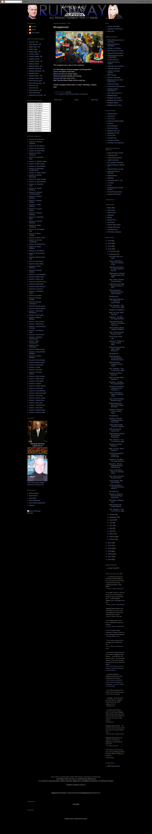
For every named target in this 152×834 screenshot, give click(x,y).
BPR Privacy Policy (113, 766)
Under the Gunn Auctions (115, 66)
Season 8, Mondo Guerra (37, 306)
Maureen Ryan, (115, 734)
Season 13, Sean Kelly (36, 139)
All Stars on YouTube (114, 48)
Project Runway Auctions (115, 53)
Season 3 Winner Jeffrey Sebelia (115, 604)
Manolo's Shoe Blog (113, 77)
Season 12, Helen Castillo (37, 179)
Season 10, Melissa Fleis (37, 244)
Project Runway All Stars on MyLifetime (115, 56)
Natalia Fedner (34, 73)
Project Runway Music (114, 192)
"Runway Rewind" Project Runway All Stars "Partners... (116, 291)
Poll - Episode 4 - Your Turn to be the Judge (116, 369)
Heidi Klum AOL (112, 155)
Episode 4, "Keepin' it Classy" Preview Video (116, 411)
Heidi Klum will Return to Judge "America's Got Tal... (116, 269)
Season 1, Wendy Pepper (37, 410)
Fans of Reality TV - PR (114, 180)
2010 (110, 548)
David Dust (111, 118)
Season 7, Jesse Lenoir (36, 334)
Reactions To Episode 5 (117, 310)
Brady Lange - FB (34, 52)
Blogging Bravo (112, 95)
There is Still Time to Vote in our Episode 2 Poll (116, 471)
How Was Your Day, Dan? (115, 143)
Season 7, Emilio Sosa (36, 324)
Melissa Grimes (34, 64)
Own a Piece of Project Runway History (116, 280)
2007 (110, 556)
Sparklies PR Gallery (114, 194)
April (111, 531)
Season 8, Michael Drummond (35, 302)
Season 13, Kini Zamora (37, 146)
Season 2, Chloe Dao (36, 395)
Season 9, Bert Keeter (36, 261)
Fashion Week (33, 493)
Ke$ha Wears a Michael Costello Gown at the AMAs (117, 275)
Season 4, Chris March (36, 381)
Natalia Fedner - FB (35, 76)
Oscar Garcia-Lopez (35, 80)
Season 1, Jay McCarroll (37, 405)
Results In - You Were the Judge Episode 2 (116, 460)
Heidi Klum (111, 222)
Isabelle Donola (34, 59)
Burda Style (111, 208)
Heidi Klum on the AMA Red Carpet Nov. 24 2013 (116, 285)
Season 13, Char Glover (37, 148)
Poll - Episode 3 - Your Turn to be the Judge (116, 440)
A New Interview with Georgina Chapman (116, 425)
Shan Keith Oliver (34, 93)
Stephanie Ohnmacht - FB (37, 95)
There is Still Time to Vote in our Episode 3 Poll (116, 394)
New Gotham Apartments (37, 503)
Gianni (55, 71)
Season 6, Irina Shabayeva (34, 346)
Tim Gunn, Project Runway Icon (115, 588)
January (112, 539)
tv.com (109, 185)
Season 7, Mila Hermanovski (34, 342)
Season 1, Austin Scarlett (37, 412)
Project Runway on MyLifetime (113, 45)
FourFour (110, 123)
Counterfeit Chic (112, 229)
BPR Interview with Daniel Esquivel (115, 505)
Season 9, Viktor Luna (36, 279)
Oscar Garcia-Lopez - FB (37, 83)
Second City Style (59, 78)
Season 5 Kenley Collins (37, 362)
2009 (110, 551)
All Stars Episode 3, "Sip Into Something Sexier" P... (116, 486)
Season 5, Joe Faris (35, 370)
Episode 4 (62, 94)
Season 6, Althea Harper (37, 349)
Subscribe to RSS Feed (115, 29)
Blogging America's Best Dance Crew (115, 80)
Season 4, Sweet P (35, 383)
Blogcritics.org (110, 722)
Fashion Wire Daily (113, 227)
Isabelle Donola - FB (35, 61)
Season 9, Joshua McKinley (35, 267)
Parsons (31, 505)
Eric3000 (56, 69)
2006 (110, 559)
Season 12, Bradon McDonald (35, 176)
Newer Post (58, 100)
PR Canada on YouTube (115, 162)
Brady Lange (33, 49)
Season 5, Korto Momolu (37, 360)
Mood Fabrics (33, 496)
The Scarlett (35, 33)
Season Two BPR (113, 568)
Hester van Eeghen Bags (115, 121)
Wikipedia (110, 178)
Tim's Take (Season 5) (114, 93)
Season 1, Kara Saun (36, 408)
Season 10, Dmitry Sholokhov (35, 226)
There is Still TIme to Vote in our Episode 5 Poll (116, 262)
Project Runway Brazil (114, 158)
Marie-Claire (111, 213)
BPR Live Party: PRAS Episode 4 (116, 378)
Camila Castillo (34, 54)
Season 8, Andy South (36, 284)
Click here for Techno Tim (35, 485)
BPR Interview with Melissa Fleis (115, 430)
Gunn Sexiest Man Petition (35, 483)
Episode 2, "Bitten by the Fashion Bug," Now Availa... (116, 495)
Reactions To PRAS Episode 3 (115, 445)
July (110, 523)
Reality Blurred (112, 175)
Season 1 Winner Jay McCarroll (115, 626)
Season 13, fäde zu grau (37, 164)
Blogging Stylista (112, 102)
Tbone (33, 29)
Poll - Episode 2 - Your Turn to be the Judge (116, 510)
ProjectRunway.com (113, 68)
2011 (110, 545)
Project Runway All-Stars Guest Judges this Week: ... (116, 405)
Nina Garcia (111, 210)
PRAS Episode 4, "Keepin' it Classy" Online (116, 364)
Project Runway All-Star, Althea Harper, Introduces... (117, 349)
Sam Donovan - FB (35, 90)
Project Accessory (113, 84)
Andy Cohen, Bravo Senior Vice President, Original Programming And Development (115, 668)
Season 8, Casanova (36, 289)
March (111, 534)
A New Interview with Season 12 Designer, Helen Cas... (117, 323)
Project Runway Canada (115, 169)
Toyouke (60, 80)
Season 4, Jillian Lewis (36, 379)
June (111, 525)
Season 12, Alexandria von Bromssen (36, 169)
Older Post (94, 100)
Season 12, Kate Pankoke (37, 181)
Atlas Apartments (34, 500)
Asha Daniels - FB (35, 44)
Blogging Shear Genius (115, 100)
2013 (110, 249)
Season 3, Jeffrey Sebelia (37, 386)
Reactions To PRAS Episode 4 (115, 374)
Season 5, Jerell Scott (36, 365)
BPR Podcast (111, 75)
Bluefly (109, 217)
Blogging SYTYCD (113, 133)
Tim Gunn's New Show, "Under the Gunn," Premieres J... (116, 388)
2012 (110, 543)
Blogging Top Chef (113, 131)
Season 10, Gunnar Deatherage (35, 241)
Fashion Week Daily (113, 225)
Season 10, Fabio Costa (37, 237)
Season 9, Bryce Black (36, 264)
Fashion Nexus (112, 114)
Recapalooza (84, 94)
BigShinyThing (110, 706)
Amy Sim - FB (33, 42)
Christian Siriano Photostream (112, 89)
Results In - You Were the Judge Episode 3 (116, 383)
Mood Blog (32, 498)
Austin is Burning (112, 160)
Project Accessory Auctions (116, 86)
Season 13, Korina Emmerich (35, 154)
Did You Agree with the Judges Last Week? (116, 328)
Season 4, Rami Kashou (37, 376)
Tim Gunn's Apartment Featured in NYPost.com (116, 455)
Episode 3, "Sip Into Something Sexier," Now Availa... (116, 420)
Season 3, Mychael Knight (37, 393)
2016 (110, 241)
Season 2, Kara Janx (36, 403)
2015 (110, 243)
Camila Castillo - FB (35, 56)
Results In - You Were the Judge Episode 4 (116, 318)
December (113, 251)
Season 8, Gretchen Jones (37, 282)
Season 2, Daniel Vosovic (37, 398)
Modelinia (110, 215)
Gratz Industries (112, 126)
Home (76, 100)
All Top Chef (111, 135)
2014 (110, 246)
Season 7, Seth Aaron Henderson (36, 311)
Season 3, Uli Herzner (36, 388)
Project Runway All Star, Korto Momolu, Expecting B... (117, 435)
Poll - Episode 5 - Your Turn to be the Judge (116, 306)
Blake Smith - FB (34, 47)
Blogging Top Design (114, 98)
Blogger (84, 819)
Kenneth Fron (111, 138)
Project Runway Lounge (115, 153)
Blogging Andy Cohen (114, 105)
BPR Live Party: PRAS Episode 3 (116, 449)
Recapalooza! (113, 296)
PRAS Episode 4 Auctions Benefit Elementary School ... (117, 358)
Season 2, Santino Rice (36, 400)
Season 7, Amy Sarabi (36, 315)
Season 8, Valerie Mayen (37, 308)
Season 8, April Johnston (37, 286)
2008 (110, 554)
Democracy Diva (59, 74)
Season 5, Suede (34, 367)
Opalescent (111, 116)
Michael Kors (111, 220)
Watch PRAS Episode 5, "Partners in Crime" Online (116, 300)
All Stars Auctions (113, 60)
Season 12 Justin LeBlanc (37, 173)
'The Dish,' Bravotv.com (112, 636)
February (112, 536)
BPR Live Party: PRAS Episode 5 (116, 313)
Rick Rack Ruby (112, 128)
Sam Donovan (33, 88)
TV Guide (110, 183)
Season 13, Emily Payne (37, 151)
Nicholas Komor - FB (35, 78)
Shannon (56, 76)
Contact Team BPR (113, 26)
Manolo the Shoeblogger (113, 694)
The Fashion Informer (114, 232)
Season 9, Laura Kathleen (37, 274)
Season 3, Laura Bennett (37, 391)
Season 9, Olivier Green (37, 277)
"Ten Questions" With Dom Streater (116, 481)
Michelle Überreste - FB (36, 71)
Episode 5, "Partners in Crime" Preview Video (116, 342)
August (111, 520)
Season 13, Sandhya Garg (37, 161)
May (111, 528)
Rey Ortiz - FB (33, 85)
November (113, 254)
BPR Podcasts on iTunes (115, 51)
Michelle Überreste (35, 68)
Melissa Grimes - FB (35, 66)
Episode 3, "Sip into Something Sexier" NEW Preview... (116, 465)
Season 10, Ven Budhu (36, 251)
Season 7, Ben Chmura (36, 321)
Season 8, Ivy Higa (35, 295)
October (112, 514)
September (113, 517)
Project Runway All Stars (72, 94)
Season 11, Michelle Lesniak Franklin (35, 193)
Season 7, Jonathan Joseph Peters (35, 338)
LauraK (33, 26)
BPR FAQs (110, 31)
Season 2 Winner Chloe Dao (114, 616)
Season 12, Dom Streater (37, 166)
